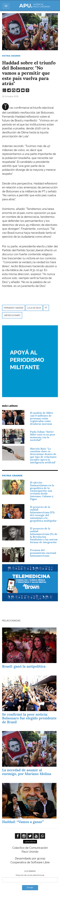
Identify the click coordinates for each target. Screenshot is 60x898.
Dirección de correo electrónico (29, 875)
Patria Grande (11, 56)
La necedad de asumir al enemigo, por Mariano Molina (26, 772)
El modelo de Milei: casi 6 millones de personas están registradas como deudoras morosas (41, 418)
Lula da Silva (34, 308)
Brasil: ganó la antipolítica (23, 666)
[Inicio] (35, 5)
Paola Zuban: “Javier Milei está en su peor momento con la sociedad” (42, 436)
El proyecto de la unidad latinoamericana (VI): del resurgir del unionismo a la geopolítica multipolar (43, 513)
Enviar (30, 887)
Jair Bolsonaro (12, 315)
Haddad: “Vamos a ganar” (23, 822)
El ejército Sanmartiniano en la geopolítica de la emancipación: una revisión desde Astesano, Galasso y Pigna (42, 491)
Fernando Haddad (13, 308)
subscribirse (30, 842)
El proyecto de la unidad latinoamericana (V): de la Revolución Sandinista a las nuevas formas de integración (44, 535)
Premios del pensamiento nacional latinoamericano (43, 553)
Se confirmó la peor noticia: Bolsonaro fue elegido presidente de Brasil (29, 718)
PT (46, 308)
